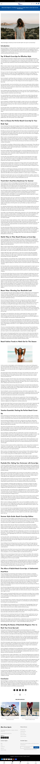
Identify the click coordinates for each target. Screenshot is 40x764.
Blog (1, 743)
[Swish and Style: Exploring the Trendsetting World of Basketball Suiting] (25, 695)
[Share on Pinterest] (20, 690)
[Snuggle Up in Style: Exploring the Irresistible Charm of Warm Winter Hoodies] (14, 695)
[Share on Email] (26, 690)
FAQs (2, 745)
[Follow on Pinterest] (8, 738)
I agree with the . (30, 749)
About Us (2, 748)
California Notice (23, 736)
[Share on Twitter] (17, 690)
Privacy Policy (22, 729)
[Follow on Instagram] (6, 738)
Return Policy (22, 732)
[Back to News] (20, 695)
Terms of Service (23, 734)
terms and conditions (33, 749)
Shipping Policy (23, 731)
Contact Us (3, 746)
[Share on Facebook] (14, 690)
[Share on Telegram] (23, 690)
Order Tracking (3, 749)
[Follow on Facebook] (2, 738)
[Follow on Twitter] (4, 738)
